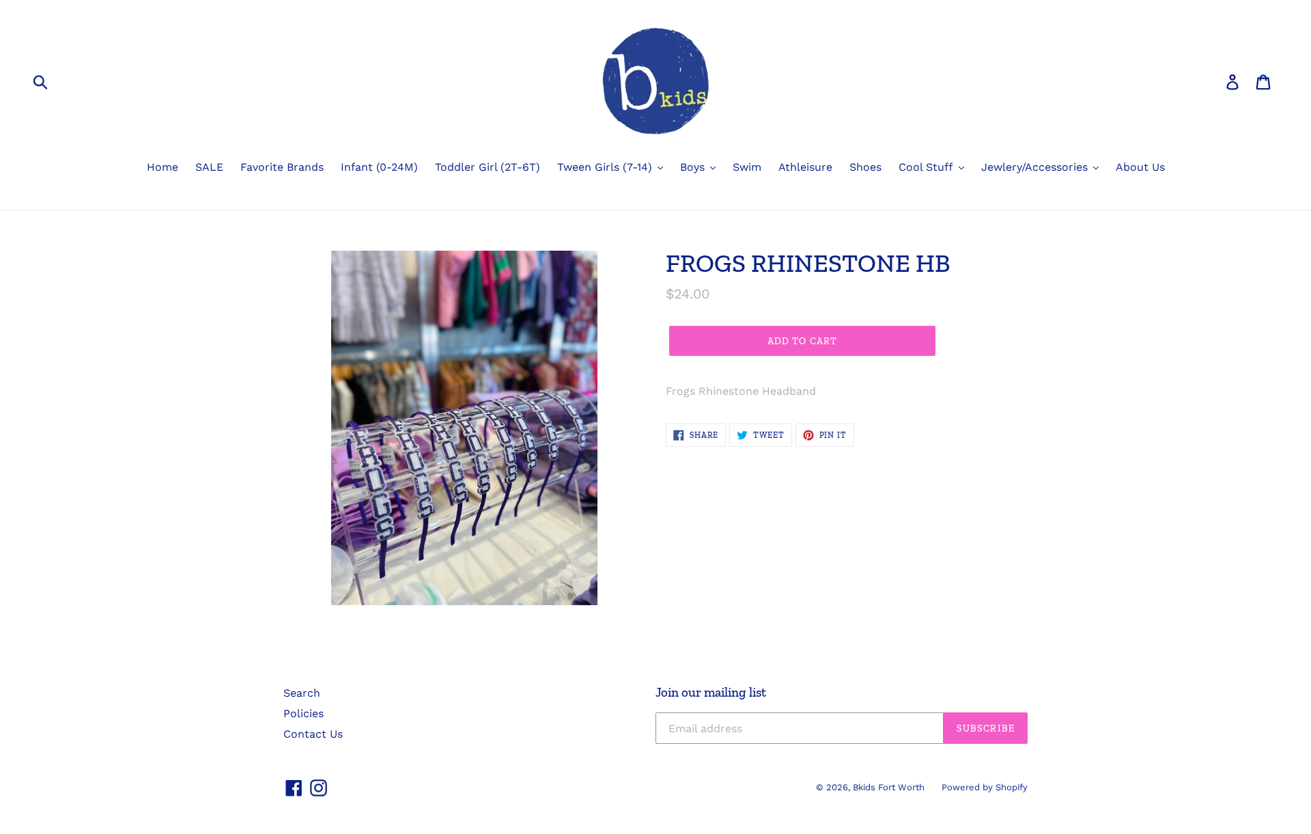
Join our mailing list (711, 692)
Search (301, 692)
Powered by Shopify (985, 787)
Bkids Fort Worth (889, 787)
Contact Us (313, 733)
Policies (303, 713)
